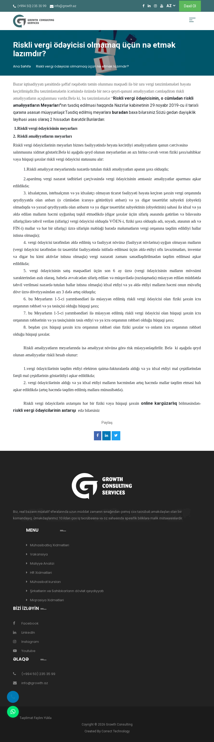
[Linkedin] (149, 6)
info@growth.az (34, 683)
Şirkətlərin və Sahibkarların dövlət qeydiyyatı (67, 590)
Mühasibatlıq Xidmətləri (49, 545)
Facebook (30, 623)
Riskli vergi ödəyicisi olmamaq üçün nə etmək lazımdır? (82, 66)
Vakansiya (39, 554)
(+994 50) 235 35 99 (38, 673)
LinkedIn (28, 632)
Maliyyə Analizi (42, 563)
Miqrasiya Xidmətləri (47, 600)
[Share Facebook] (97, 435)
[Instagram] (155, 6)
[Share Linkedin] (106, 435)
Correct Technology (116, 731)
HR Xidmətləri (41, 572)
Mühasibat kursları (45, 581)
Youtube (28, 650)
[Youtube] (161, 6)
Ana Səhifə (22, 66)
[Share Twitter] (115, 435)
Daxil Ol (190, 6)
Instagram (30, 641)
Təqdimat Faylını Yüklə (35, 718)
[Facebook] (143, 6)
